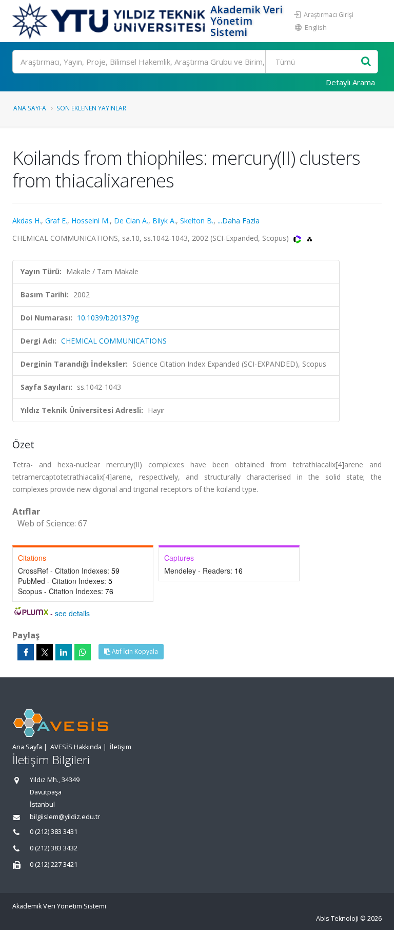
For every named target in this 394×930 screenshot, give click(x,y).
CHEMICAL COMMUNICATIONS (114, 341)
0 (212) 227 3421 (53, 864)
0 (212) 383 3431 (53, 831)
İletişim (120, 747)
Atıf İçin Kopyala (134, 651)
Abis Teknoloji (337, 918)
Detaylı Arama (350, 82)
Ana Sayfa (29, 108)
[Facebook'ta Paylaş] (25, 652)
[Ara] (366, 61)
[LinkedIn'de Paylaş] (63, 652)
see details (72, 613)
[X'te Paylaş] (44, 652)
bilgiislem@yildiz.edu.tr (65, 816)
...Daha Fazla (239, 220)
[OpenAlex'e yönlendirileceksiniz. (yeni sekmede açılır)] (309, 238)
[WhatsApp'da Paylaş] (82, 652)
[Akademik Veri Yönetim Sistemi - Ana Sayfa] (110, 21)
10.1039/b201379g (108, 317)
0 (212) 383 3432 (53, 848)
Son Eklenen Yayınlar (91, 108)
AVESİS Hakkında (76, 747)
